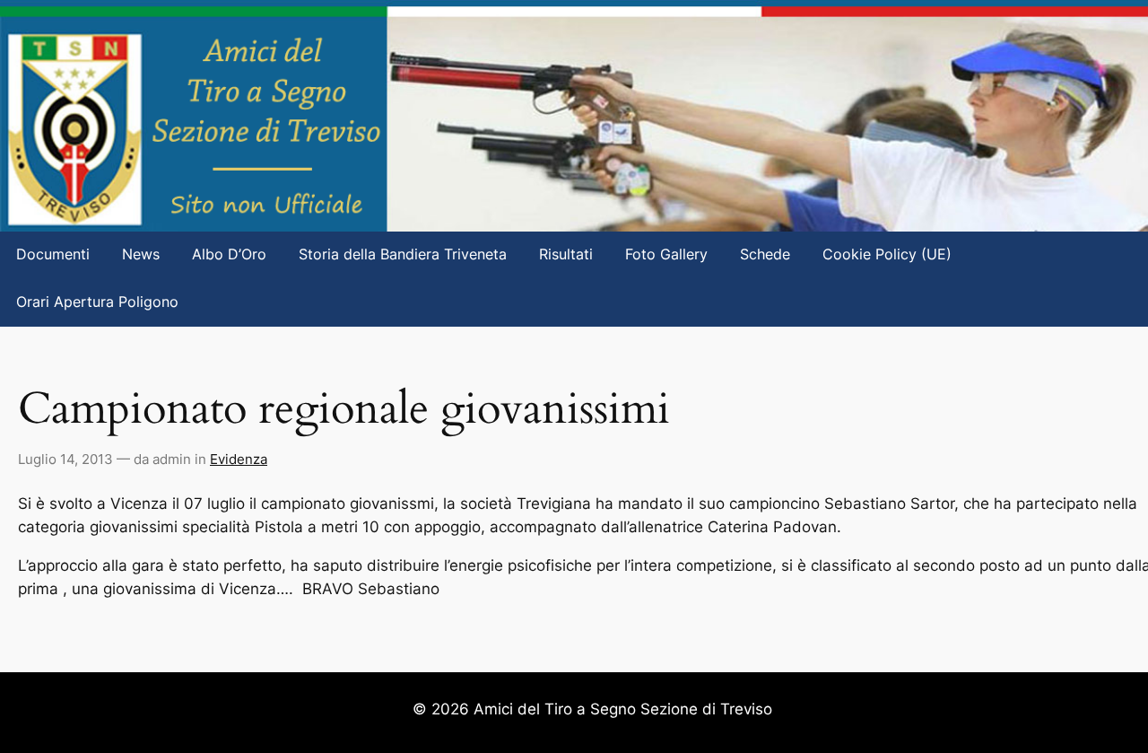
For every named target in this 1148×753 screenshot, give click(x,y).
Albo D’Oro (229, 254)
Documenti (53, 254)
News (141, 254)
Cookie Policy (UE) (887, 254)
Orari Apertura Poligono (97, 302)
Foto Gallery (666, 254)
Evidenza (238, 459)
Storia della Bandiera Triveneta (403, 254)
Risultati (566, 254)
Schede (765, 254)
